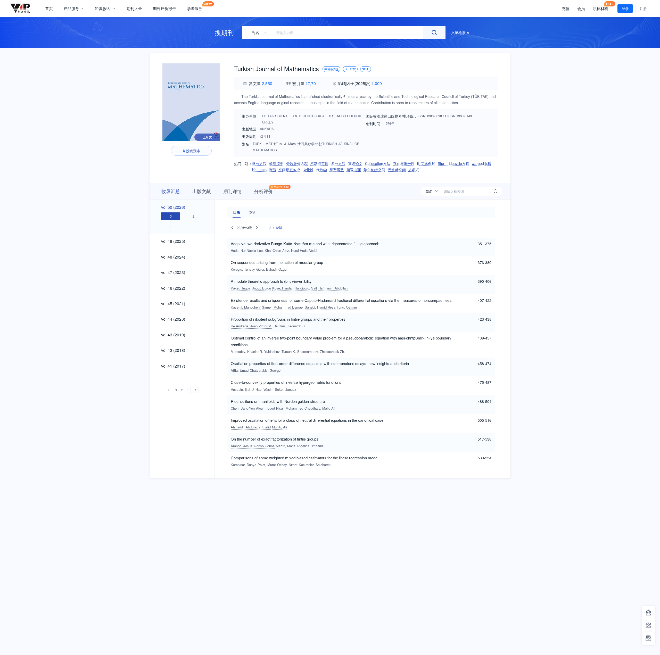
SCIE (365, 69)
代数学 (321, 169)
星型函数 (336, 169)
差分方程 (338, 163)
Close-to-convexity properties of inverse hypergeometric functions (286, 382)
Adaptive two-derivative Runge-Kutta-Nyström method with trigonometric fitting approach (305, 243)
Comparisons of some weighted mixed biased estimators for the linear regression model (304, 457)
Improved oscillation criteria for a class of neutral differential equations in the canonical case (307, 420)
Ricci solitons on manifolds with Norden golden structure (278, 401)
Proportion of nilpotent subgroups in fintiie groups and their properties (288, 319)
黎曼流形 (276, 163)
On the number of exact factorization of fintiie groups (274, 439)
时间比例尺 (426, 163)
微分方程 (259, 163)
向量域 (308, 169)
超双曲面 (353, 169)
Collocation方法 (377, 163)
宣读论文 (355, 163)
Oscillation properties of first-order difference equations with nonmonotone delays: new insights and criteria (320, 363)
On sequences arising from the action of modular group (277, 262)
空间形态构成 (289, 169)
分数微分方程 (297, 163)
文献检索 (459, 32)
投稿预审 (193, 150)
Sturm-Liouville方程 (453, 163)
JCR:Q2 (350, 69)
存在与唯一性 (404, 163)
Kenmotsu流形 (264, 169)
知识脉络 (103, 8)
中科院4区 (331, 69)
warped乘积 (481, 163)
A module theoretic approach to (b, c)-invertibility (271, 281)
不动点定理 (319, 163)
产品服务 (71, 8)
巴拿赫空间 (397, 169)
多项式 (413, 169)
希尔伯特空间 (374, 169)
